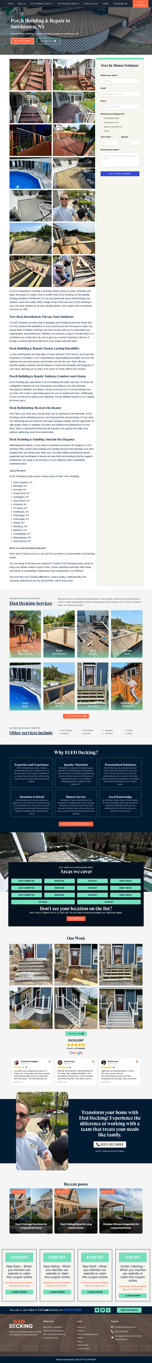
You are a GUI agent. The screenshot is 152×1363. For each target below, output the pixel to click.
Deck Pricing (82, 1345)
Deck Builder (18, 1192)
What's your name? (109, 75)
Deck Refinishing (50, 1338)
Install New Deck (111, 118)
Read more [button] (18, 1082)
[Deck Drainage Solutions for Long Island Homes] (31, 1211)
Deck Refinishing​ (25, 652)
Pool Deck (25, 705)
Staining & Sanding (127, 704)
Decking (80, 1331)
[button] (30, 74)
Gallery (80, 1338)
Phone (104, 101)
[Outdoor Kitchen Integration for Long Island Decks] (120, 1211)
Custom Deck (126, 652)
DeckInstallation (59, 652)
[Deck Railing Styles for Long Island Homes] (75, 1211)
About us (81, 1327)
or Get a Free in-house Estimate (109, 1151)
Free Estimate (83, 1349)
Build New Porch (111, 122)
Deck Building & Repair (53, 1331)
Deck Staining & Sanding (54, 1334)
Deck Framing (93, 704)
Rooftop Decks (59, 704)
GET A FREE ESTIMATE (120, 174)
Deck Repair (93, 652)
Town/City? (106, 137)
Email (104, 88)
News (79, 1341)
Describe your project (110, 150)
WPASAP (92, 1359)
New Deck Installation (53, 1327)
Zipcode (125, 137)
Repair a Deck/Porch (113, 127)
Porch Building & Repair (87, 1334)
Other (106, 131)
